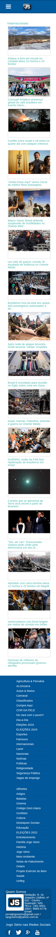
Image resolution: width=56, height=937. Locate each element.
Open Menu (8, 6)
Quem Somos (16, 891)
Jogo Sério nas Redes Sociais (28, 924)
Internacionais (17, 23)
